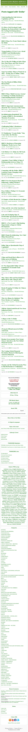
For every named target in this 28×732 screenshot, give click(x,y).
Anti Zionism (11, 470)
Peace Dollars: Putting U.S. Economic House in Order (13, 192)
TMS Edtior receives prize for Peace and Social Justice (12, 445)
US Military (9, 519)
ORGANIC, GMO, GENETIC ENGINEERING (10, 620)
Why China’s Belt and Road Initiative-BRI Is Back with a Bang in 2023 (13, 278)
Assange (24, 470)
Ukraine (6, 517)
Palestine (20, 506)
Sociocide (8, 514)
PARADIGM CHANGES (6, 619)
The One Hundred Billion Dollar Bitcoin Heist (11, 83)
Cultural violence (15, 478)
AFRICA (2, 561)
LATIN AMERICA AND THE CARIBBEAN (9, 587)
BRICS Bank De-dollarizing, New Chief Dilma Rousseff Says (13, 236)
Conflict (16, 475)
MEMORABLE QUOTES (6, 564)
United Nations (15, 517)
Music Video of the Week (6, 685)
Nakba (7, 503)
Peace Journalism (12, 6)
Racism (7, 510)
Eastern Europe (16, 479)
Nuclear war (23, 503)
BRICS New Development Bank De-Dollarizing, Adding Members (12, 181)
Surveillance (15, 515)
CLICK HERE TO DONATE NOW (14, 380)
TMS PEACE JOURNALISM (6, 540)
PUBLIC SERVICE (5, 647)
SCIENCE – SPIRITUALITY (6, 663)
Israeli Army (4, 496)
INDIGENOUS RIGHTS (5, 617)
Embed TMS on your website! (14, 723)
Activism (6, 469)
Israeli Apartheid (22, 495)
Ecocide (22, 479)
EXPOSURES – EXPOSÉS (6, 611)
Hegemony (9, 489)
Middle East (21, 500)
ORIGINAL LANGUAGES (14, 336)
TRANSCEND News (5, 533)
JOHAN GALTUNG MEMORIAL (7, 531)
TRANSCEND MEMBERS (17, 36)
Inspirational (9, 492)
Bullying (23, 471)
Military (4, 501)
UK (2, 517)
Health (3, 489)
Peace (18, 507)
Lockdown (5, 500)
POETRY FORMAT (5, 670)
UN (9, 517)
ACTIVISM (3, 562)
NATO (11, 503)
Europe (14, 483)
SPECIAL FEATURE (5, 628)
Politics (7, 509)
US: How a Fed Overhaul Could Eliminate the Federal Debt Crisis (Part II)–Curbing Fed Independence (13, 29)
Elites (15, 481)
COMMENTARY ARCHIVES (6, 681)
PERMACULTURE (5, 644)
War (4, 521)
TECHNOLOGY (4, 558)
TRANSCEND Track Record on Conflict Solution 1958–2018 (13, 447)
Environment (21, 481)
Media (15, 500)
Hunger (4, 490)
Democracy (23, 478)
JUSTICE (3, 569)
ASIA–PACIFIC (4, 572)
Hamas (24, 487)
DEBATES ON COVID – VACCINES (8, 625)
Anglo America (17, 469)
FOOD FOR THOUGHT (16, 89)
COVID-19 (12, 476)
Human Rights (21, 489)
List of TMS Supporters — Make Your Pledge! (14, 388)
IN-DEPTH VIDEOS (12, 58)
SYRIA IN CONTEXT (5, 598)
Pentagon (23, 507)
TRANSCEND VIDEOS (5, 534)
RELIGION (3, 630)
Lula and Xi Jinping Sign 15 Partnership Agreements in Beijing (12, 215)
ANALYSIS (3, 554)
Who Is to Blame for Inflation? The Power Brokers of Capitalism (12, 299)
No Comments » (18, 24)
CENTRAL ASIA (4, 581)
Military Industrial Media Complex (15, 501)
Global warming (18, 487)
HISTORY (3, 612)
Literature (23, 498)
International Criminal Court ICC (11, 493)
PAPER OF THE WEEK (5, 536)
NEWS (2, 567)
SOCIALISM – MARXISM (6, 609)
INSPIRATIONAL (4, 666)
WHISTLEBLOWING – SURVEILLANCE (9, 616)
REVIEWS (11, 315)
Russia (3, 512)
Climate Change (17, 473)
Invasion (9, 495)
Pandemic (13, 507)
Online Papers (4, 436)
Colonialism (10, 475)
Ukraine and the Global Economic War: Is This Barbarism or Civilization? (13, 366)
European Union (20, 483)
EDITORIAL (3, 529)
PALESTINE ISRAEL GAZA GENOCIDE (9, 594)
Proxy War (20, 509)
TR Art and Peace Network (6, 455)
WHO (23, 522)
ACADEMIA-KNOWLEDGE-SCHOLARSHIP (10, 603)
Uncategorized (4, 680)
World (14, 524)
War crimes (8, 521)
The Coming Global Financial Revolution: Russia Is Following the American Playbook (12, 353)
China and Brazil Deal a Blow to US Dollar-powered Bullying (12, 258)
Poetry (2, 509)
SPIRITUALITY (4, 669)
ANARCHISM (4, 642)
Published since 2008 (14, 729)
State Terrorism (21, 514)
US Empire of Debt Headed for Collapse (13, 199)
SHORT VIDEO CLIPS (15, 77)
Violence (15, 519)
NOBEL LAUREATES (5, 542)
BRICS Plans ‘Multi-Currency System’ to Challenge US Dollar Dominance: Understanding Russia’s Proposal (13, 95)
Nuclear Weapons (6, 504)
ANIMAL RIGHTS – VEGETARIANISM (8, 660)
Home (2, 6)
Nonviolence (16, 503)
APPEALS (3, 591)
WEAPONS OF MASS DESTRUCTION (9, 550)
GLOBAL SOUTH (4, 586)
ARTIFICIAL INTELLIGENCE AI (7, 605)
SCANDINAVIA (4, 597)
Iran (13, 495)
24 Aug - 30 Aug (14, 395)
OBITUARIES (3, 672)
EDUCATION (3, 580)
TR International (4, 453)
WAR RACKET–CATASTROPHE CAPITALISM (10, 570)
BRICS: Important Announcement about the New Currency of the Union (13, 107)
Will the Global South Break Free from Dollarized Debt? (13, 309)
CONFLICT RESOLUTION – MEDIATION (9, 544)
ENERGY (3, 573)
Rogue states (23, 510)
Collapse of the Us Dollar (9, 319)
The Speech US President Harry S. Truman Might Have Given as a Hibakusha (12, 702)
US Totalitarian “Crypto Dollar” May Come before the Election (13, 134)
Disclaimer (3, 711)
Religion (12, 510)
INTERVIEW (3, 634)
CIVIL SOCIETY (4, 653)
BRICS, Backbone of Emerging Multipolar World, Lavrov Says (11, 144)
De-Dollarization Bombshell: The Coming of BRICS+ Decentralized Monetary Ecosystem (12, 116)
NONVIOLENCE (4, 547)
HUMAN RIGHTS (4, 556)
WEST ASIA (3, 602)
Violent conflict (22, 519)
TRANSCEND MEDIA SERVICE (13, 1)
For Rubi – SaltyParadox (6, 690)
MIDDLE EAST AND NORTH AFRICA (8, 592)
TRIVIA (2, 649)
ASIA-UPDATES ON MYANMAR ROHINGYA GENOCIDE (12, 575)
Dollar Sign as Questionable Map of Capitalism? (12, 246)
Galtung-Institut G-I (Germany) (7, 462)
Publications (3, 437)
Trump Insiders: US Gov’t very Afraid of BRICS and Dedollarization (13, 52)
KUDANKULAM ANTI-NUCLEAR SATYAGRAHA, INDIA (12, 645)
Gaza (10, 486)
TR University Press (5, 461)
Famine (3, 484)
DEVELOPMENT (4, 641)
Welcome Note (4, 439)
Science (8, 512)
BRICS (9, 48)
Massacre (10, 500)
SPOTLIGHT (3, 589)
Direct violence (8, 479)
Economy (11, 481)
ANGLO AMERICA (13, 68)
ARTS (2, 633)
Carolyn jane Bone (5, 693)
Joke (19, 496)
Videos (18, 6)
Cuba (9, 478)
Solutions (13, 514)
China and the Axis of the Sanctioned (13, 208)
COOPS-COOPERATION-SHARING (8, 545)
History (14, 489)
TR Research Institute (5, 459)
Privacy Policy (4, 713)
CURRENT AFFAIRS (5, 655)
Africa (10, 469)
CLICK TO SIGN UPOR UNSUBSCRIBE (14, 403)
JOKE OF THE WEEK (5, 674)
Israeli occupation (12, 497)
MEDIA (2, 584)
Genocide (15, 486)
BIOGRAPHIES (4, 539)
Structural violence (6, 515)
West (4, 522)
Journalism (23, 496)
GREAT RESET (4, 636)
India (15, 490)
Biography (14, 471)
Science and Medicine (17, 512)
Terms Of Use (4, 710)
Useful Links (3, 708)
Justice (5, 498)
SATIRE (2, 623)
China (10, 473)
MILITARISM (3, 553)
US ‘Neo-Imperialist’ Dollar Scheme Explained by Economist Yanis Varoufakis (12, 267)
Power (12, 509)
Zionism (18, 524)
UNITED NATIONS (5, 600)
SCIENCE (3, 627)
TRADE (2, 639)
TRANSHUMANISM (5, 631)
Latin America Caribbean (13, 498)
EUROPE (3, 583)
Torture (20, 515)
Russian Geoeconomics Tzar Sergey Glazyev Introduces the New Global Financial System (12, 341)
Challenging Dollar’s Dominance (11, 126)
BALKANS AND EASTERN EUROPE (8, 576)
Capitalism (6, 473)
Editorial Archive (4, 434)
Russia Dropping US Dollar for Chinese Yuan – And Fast (13, 289)
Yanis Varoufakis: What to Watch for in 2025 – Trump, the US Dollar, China (13, 72)
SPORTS (3, 664)
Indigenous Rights (21, 490)
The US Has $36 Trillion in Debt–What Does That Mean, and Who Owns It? (13, 62)
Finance (11, 484)
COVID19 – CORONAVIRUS (7, 661)
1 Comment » (21, 196)
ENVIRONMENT (4, 608)
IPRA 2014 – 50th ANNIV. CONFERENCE (9, 683)
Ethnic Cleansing (7, 483)
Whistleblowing (17, 522)
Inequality (3, 492)
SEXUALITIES (4, 656)
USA (22, 517)
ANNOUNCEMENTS (5, 537)
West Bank (10, 522)
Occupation (14, 504)
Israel (16, 495)
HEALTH (3, 614)
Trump (24, 515)
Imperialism (10, 490)
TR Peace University (5, 456)
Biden (4, 471)
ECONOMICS (11, 167)
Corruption (6, 476)
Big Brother (8, 471)
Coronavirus (22, 475)
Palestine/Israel (6, 507)
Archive (6, 6)
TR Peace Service (4, 458)
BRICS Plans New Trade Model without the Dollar (13, 42)
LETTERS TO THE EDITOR (6, 658)
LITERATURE (4, 650)
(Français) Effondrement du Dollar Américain (12, 330)
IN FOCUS (3, 559)
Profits (15, 509)
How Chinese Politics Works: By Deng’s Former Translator (13, 428)
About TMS (23, 6)
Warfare (22, 521)
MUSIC (2, 652)
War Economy (16, 521)
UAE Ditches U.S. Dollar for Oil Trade (13, 152)
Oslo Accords (13, 506)
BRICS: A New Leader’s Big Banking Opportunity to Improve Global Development (13, 225)
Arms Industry (17, 470)
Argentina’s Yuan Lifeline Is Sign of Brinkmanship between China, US (12, 161)
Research (17, 510)
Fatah (7, 484)
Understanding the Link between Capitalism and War (11, 18)
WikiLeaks (9, 524)
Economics (6, 481)
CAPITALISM (11, 24)
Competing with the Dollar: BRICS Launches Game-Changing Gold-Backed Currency (12, 172)
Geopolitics (10, 487)
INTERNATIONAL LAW (5, 595)
